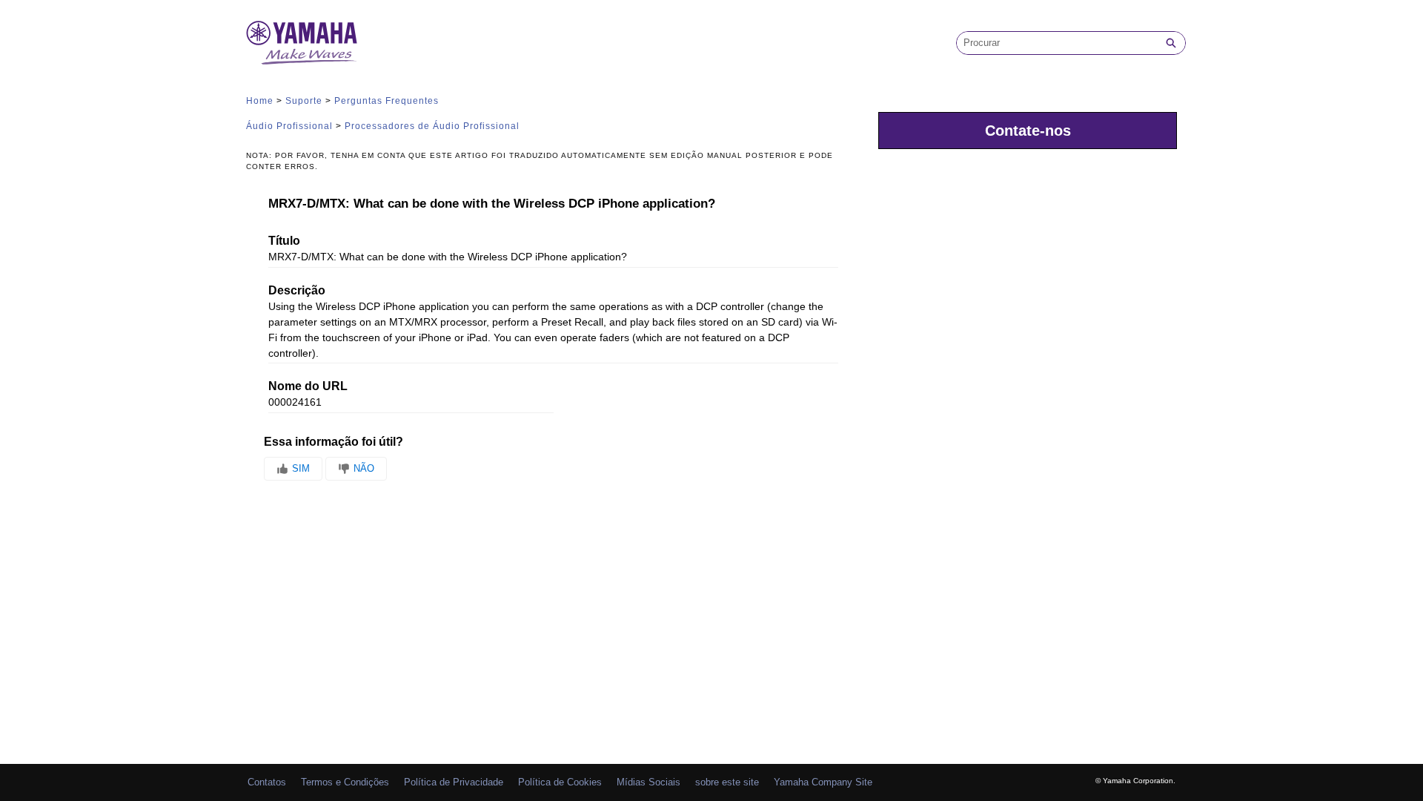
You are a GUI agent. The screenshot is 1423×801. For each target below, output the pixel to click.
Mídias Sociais (648, 782)
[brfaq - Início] (301, 43)
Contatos (267, 782)
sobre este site (727, 782)
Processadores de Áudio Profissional (432, 126)
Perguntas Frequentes (386, 101)
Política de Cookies (560, 782)
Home (259, 101)
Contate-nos (1028, 130)
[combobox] (1057, 43)
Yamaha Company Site (823, 782)
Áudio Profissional (289, 126)
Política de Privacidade (453, 782)
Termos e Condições (345, 782)
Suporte (303, 101)
